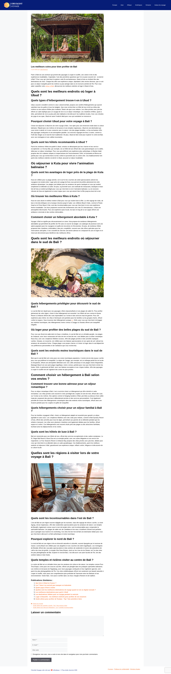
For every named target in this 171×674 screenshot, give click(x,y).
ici (72, 320)
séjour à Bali (50, 86)
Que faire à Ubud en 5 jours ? (46, 583)
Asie (122, 5)
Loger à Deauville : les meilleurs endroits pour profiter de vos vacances (61, 597)
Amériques (138, 5)
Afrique (129, 5)
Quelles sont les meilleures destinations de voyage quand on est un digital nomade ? (66, 590)
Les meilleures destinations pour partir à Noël (52, 592)
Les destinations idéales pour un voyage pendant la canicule (57, 594)
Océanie (148, 5)
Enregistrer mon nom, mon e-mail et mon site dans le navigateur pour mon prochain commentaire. (65, 654)
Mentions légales (135, 669)
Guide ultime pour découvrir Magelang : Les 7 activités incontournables (53, 607)
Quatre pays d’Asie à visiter (45, 587)
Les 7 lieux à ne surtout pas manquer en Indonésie (53, 585)
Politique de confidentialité (121, 669)
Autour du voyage (160, 5)
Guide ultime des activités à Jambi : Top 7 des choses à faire (50, 605)
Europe (114, 5)
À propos (110, 669)
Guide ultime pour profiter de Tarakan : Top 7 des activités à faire (59, 599)
